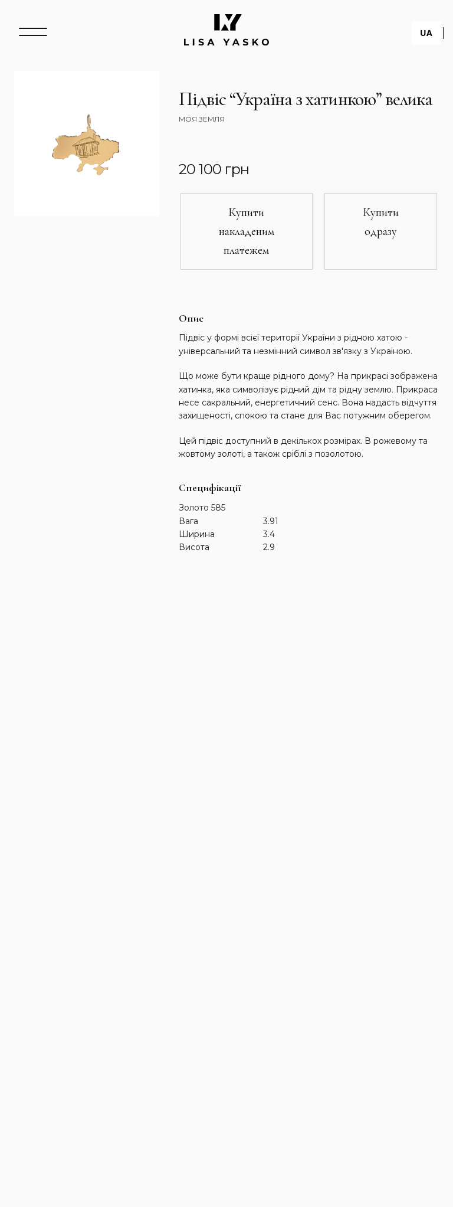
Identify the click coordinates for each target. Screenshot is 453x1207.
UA (426, 32)
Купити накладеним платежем (246, 231)
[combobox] (426, 33)
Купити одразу (381, 221)
